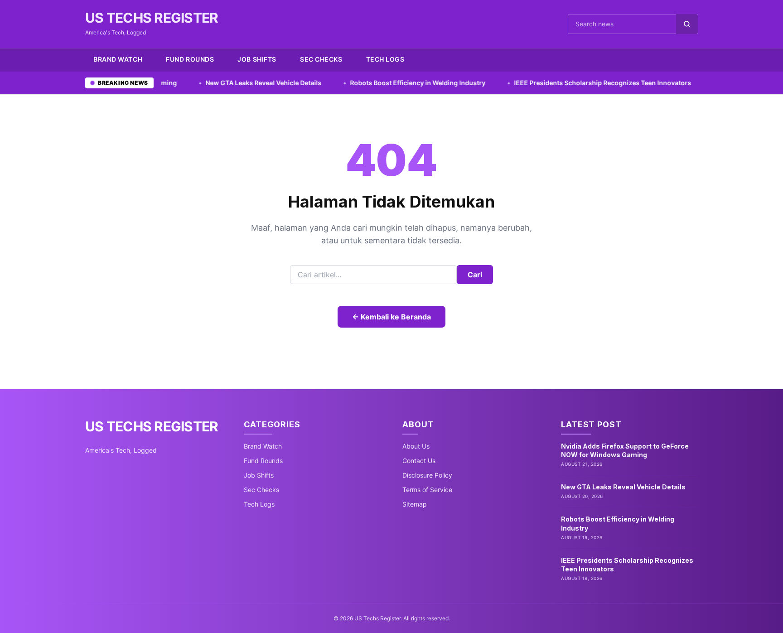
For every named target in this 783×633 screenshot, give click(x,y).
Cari (475, 274)
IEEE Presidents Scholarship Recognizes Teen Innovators (563, 83)
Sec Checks (321, 59)
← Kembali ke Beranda (391, 316)
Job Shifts (256, 59)
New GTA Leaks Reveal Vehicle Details (223, 83)
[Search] (687, 24)
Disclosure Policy (427, 475)
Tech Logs (385, 59)
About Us (416, 446)
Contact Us (418, 460)
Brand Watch (117, 59)
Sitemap (414, 504)
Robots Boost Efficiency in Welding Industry (378, 83)
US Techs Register (151, 17)
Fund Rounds (190, 59)
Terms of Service (427, 489)
